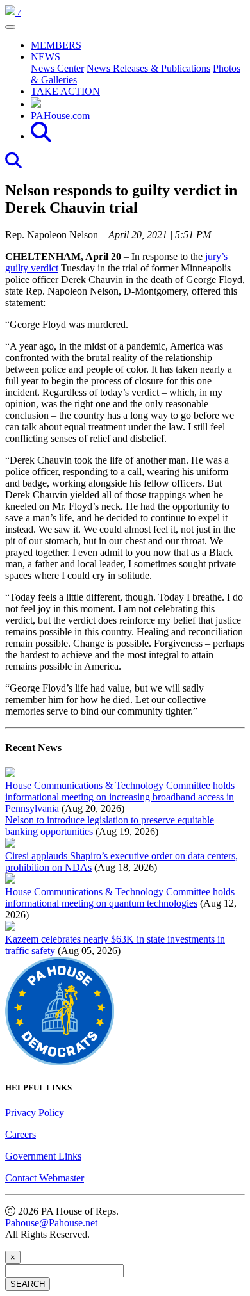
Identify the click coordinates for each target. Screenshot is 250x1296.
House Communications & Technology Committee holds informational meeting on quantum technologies (120, 897)
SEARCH (27, 1284)
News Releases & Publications (148, 68)
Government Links (43, 1156)
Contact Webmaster (44, 1177)
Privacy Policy (34, 1112)
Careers (20, 1134)
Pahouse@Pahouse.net (51, 1222)
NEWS (45, 56)
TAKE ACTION (65, 91)
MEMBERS (56, 45)
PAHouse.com (60, 115)
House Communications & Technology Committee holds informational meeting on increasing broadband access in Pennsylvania (120, 797)
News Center (57, 68)
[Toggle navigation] (10, 27)
